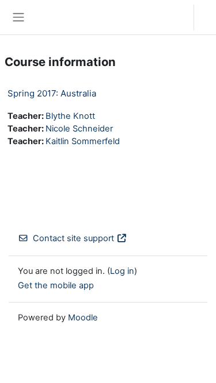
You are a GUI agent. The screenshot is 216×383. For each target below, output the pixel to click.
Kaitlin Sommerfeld (83, 141)
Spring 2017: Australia (51, 93)
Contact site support (73, 238)
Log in (208, 17)
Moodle (83, 317)
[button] (173, 17)
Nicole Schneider (79, 128)
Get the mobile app (56, 285)
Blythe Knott (70, 116)
